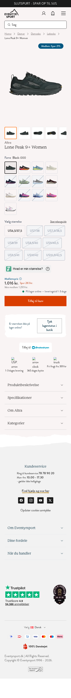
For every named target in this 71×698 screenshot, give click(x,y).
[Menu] (61, 13)
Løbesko (51, 34)
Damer (21, 34)
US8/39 (14, 241)
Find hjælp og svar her (35, 490)
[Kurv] (52, 13)
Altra (8, 142)
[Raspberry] (51, 195)
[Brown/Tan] (51, 168)
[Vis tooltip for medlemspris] (20, 278)
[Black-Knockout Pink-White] (24, 168)
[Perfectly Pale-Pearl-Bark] (11, 195)
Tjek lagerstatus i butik (49, 325)
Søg (14, 24)
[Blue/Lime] (38, 168)
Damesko (36, 34)
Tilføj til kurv (35, 301)
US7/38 (36, 229)
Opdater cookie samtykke (35, 510)
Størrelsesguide (58, 221)
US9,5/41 (15, 253)
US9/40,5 (54, 241)
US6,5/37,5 (15, 231)
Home (8, 34)
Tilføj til (26, 347)
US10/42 (34, 253)
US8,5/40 (33, 241)
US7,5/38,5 (56, 229)
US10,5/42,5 (55, 253)
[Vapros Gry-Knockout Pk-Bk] (11, 209)
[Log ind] (43, 13)
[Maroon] (51, 181)
